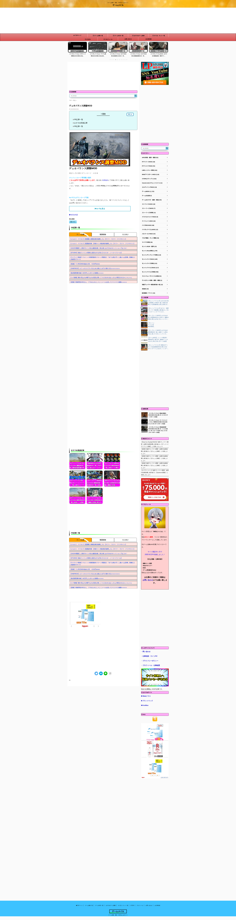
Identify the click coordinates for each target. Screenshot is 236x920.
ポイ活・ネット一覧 (159, 35)
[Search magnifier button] (135, 95)
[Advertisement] (118, 20)
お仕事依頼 (148, 39)
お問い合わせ (128, 39)
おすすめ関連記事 (80, 123)
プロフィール (108, 39)
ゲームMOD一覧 (118, 35)
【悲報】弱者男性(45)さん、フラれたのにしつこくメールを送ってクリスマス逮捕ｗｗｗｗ (98, 282)
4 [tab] (116, 60)
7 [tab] (121, 60)
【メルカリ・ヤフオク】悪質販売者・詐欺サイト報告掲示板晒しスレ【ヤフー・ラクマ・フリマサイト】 (102, 243)
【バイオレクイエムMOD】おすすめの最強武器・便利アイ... (118, 55)
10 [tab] (127, 60)
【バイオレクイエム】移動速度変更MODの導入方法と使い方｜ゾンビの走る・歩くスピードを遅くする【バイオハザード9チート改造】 (158, 429)
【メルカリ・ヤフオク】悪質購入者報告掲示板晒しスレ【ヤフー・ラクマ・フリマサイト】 (98, 239)
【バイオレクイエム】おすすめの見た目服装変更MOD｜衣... (97, 55)
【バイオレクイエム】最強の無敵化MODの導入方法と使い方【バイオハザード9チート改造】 (158, 414)
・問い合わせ (145, 651)
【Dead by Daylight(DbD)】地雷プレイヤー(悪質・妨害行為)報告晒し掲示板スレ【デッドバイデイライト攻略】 (155, 444)
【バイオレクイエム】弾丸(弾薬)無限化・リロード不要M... (138, 55)
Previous (69, 50)
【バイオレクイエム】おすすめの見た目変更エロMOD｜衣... (77, 55)
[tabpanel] (77, 50)
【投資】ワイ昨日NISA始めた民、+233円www (85, 264)
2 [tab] (112, 60)
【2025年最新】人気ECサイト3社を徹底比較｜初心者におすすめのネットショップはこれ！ (98, 248)
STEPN (88, 39)
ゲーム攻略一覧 (98, 35)
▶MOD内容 (73, 215)
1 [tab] (110, 60)
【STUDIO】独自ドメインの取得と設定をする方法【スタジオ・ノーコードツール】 (96, 252)
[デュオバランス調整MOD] (101, 673)
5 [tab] (117, 60)
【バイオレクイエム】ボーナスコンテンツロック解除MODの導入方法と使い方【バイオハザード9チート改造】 (158, 421)
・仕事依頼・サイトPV (149, 656)
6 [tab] (119, 60)
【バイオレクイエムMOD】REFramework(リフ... (158, 55)
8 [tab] (123, 60)
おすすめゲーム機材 (139, 35)
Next (166, 50)
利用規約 (105, 180)
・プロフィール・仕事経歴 (150, 665)
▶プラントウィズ (147, 701)
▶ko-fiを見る (100, 209)
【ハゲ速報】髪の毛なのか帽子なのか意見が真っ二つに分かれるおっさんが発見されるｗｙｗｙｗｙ (101, 277)
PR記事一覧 (78, 119)
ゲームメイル (118, 5)
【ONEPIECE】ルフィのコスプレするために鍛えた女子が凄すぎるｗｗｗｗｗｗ (95, 268)
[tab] (80, 234)
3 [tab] (114, 60)
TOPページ (78, 35)
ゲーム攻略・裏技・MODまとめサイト (118, 915)
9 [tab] (125, 60)
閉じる (130, 114)
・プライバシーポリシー (149, 661)
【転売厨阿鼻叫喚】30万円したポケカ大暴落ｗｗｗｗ (87, 273)
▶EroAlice (144, 705)
